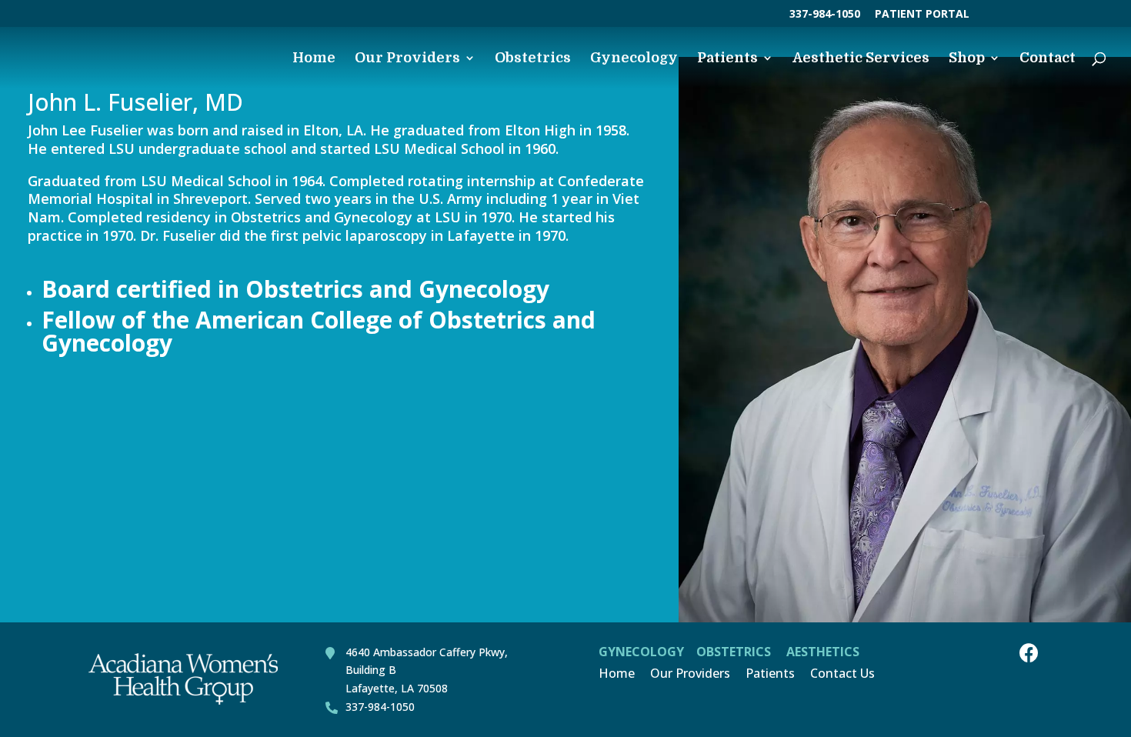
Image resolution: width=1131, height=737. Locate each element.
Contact (1047, 58)
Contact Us (842, 673)
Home (313, 58)
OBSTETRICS (733, 651)
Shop (967, 58)
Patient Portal (922, 14)
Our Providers (407, 58)
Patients (727, 58)
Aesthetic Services (860, 58)
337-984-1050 (824, 14)
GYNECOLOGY (641, 651)
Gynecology (634, 58)
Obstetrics (533, 58)
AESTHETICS (822, 651)
